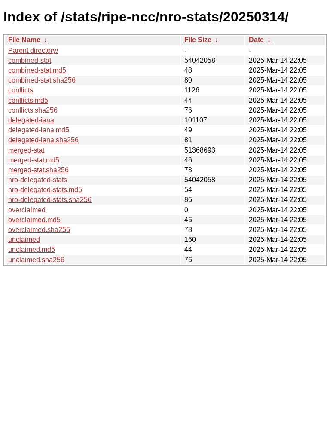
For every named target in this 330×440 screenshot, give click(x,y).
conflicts (20, 90)
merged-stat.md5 (33, 160)
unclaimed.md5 (31, 249)
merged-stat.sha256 (38, 170)
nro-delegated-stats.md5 (45, 189)
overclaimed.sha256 (39, 229)
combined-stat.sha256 (42, 80)
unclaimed (24, 239)
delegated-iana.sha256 (43, 140)
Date (256, 39)
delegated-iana (31, 120)
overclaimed (27, 210)
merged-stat (26, 150)
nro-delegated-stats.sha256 (50, 199)
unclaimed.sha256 (36, 259)
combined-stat (29, 60)
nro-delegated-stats (37, 179)
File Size (197, 39)
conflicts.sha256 (33, 110)
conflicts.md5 (28, 100)
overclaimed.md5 (34, 219)
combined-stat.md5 (37, 70)
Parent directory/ (33, 50)
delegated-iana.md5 (38, 130)
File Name (24, 39)
